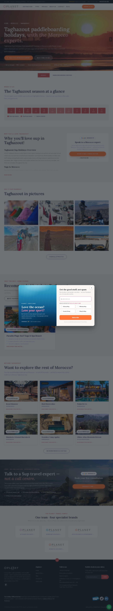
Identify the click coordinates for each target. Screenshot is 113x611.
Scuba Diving (66, 311)
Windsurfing (82, 306)
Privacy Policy (84, 321)
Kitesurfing (66, 306)
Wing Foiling (82, 311)
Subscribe (75, 317)
